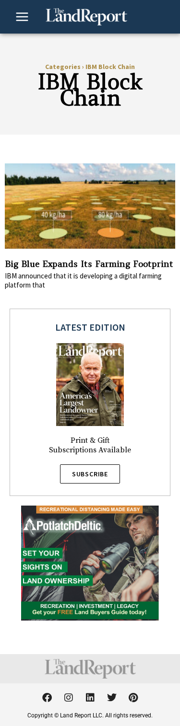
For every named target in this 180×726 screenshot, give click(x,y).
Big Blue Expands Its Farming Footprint (89, 263)
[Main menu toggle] (22, 16)
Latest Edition (90, 327)
